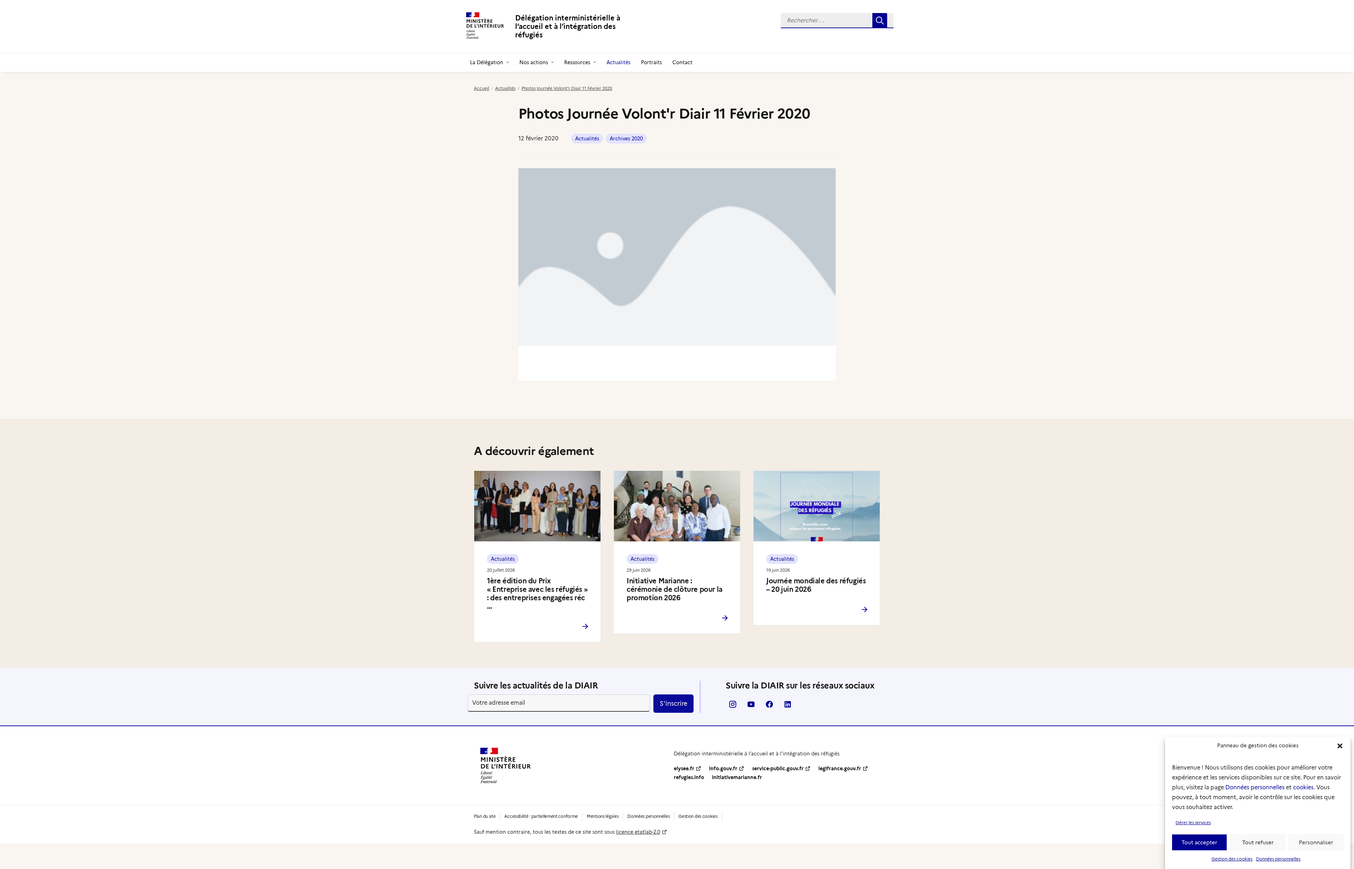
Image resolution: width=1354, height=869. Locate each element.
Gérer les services (1193, 822)
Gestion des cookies (1232, 859)
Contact (682, 62)
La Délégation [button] (486, 62)
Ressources (577, 62)
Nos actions (533, 62)
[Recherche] (837, 20)
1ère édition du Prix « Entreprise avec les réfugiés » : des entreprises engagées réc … (537, 593)
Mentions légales (602, 816)
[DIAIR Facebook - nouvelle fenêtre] (769, 706)
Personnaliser (1316, 842)
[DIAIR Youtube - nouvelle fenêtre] (751, 706)
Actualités (618, 62)
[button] (1339, 745)
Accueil (481, 88)
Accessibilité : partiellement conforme (541, 816)
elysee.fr (684, 768)
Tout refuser (1258, 842)
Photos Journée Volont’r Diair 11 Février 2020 (567, 88)
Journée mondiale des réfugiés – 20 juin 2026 (816, 585)
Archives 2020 (626, 138)
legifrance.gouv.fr (839, 768)
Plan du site (484, 816)
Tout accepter (1199, 842)
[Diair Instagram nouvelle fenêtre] (732, 706)
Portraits (651, 62)
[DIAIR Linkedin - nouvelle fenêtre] (787, 706)
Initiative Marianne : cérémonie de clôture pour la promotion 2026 (674, 589)
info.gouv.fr (723, 768)
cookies (1303, 787)
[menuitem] (837, 20)
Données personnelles (1255, 787)
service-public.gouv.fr (778, 768)
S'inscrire (673, 703)
